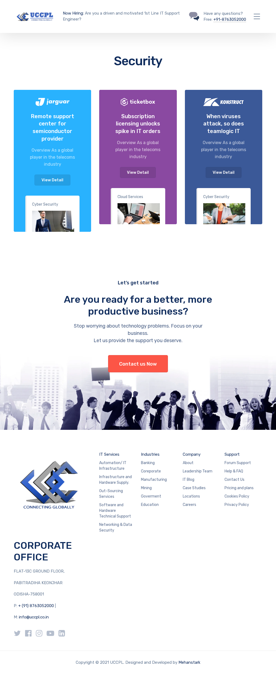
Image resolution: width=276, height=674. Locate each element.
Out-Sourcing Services (111, 494)
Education (150, 504)
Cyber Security (45, 204)
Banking (148, 463)
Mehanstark (189, 662)
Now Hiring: (73, 13)
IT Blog (188, 479)
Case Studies (194, 488)
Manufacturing (154, 479)
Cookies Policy (237, 496)
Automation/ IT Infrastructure (112, 466)
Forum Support (238, 463)
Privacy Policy (237, 504)
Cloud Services (130, 197)
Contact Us (234, 479)
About (188, 463)
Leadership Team (197, 471)
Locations (191, 496)
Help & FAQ (234, 471)
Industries (150, 454)
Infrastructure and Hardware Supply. (115, 480)
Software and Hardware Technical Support (115, 511)
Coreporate (151, 471)
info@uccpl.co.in (34, 617)
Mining (146, 488)
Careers (189, 504)
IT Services (109, 454)
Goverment (151, 496)
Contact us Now (138, 364)
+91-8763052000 (229, 19)
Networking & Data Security (115, 527)
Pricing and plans (239, 488)
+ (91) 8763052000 (36, 605)
